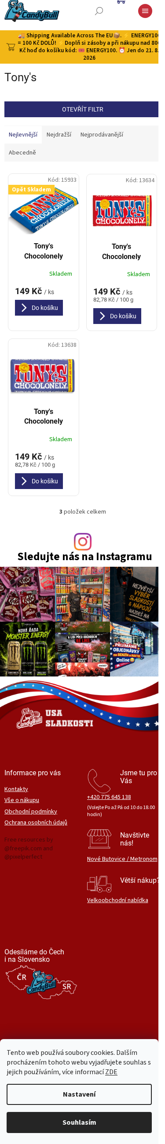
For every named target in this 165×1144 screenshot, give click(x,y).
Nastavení (79, 1094)
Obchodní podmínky (30, 812)
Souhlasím (79, 1122)
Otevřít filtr (82, 109)
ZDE (111, 1072)
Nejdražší (59, 134)
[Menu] (145, 11)
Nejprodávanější (102, 134)
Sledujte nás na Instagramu (84, 556)
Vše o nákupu (21, 800)
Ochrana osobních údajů (35, 823)
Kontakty (16, 789)
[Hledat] (99, 11)
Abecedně (22, 152)
